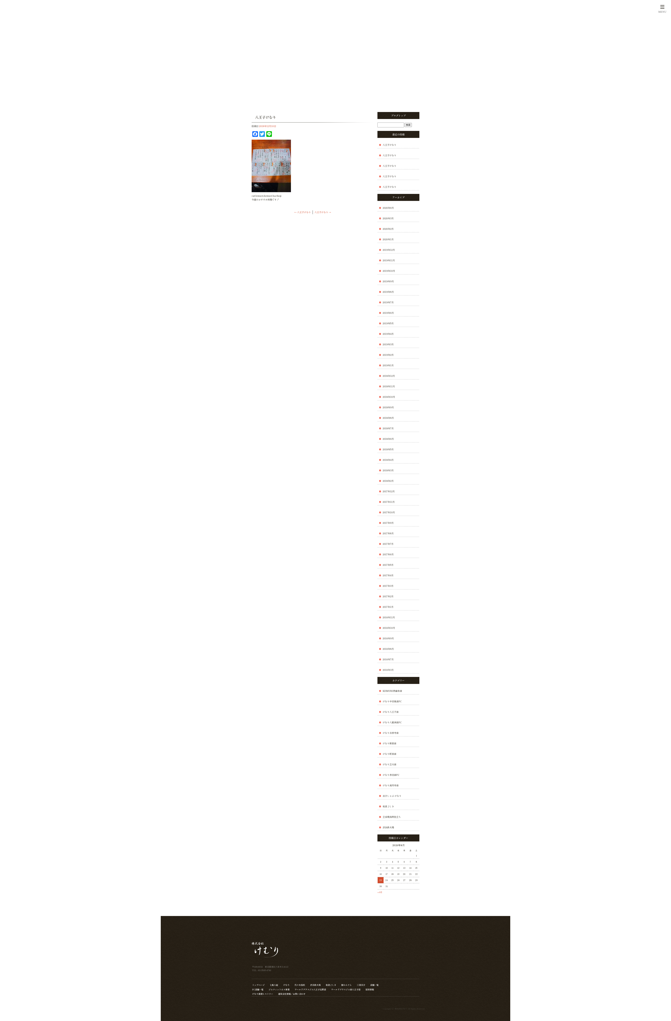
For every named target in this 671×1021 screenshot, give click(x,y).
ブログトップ (398, 115)
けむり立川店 (389, 764)
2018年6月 (388, 438)
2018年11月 (389, 386)
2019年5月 (388, 323)
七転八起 (274, 984)
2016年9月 (388, 638)
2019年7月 (388, 302)
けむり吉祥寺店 (391, 733)
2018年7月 (388, 428)
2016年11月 (389, 617)
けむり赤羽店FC (391, 775)
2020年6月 (388, 207)
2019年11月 (389, 260)
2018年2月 (388, 480)
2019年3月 (388, 344)
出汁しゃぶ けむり (392, 796)
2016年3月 (388, 670)
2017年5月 (388, 565)
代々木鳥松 (300, 984)
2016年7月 (388, 659)
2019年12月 (389, 249)
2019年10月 (389, 270)
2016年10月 (389, 628)
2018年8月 (388, 417)
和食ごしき (388, 806)
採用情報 (370, 989)
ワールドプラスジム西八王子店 (345, 989)
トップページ (258, 984)
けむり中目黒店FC (392, 701)
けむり (286, 984)
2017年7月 (388, 544)
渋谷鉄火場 (388, 827)
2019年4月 (388, 333)
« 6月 (380, 892)
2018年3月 (388, 470)
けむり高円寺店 (391, 785)
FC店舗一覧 (258, 989)
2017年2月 (388, 596)
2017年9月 (388, 523)
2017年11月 (389, 501)
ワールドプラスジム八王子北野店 (310, 989)
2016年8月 (388, 649)
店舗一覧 (374, 984)
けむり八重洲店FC (392, 722)
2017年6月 (388, 554)
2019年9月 (388, 281)
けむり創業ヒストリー (262, 993)
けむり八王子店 (391, 712)
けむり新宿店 (389, 743)
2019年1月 (388, 365)
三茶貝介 (361, 984)
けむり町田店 (389, 754)
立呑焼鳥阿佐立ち (392, 817)
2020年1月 (388, 239)
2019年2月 (388, 354)
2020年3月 (388, 218)
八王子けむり (302, 212)
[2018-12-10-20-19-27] (271, 190)
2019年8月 (388, 291)
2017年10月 (389, 512)
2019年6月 (388, 312)
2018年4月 (388, 459)
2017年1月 (388, 607)
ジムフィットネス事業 (279, 989)
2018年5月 (388, 449)
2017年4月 (388, 575)
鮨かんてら (346, 984)
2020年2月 (388, 228)
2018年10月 (389, 396)
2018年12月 (389, 375)
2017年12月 (389, 491)
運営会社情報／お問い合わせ (291, 993)
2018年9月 (388, 407)
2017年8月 (388, 533)
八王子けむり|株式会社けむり (175, 5)
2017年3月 (388, 586)
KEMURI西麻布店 (392, 691)
